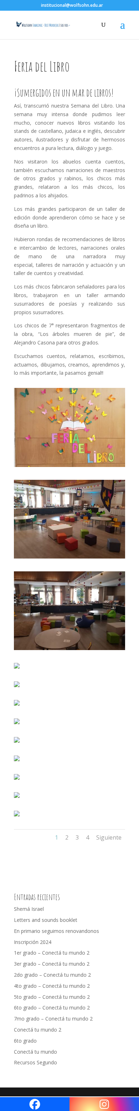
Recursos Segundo (35, 1062)
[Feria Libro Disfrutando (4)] (17, 779)
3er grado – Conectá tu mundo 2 (51, 963)
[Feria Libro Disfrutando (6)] (17, 816)
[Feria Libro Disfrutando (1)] (17, 724)
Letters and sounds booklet (45, 920)
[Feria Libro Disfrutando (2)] (17, 742)
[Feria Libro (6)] (17, 705)
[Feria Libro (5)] (17, 687)
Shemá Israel (29, 908)
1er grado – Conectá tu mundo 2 (51, 952)
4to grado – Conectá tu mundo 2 (52, 985)
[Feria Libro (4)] (17, 668)
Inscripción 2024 (32, 942)
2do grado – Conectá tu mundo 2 (52, 974)
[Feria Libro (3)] (69, 650)
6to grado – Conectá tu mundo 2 (52, 1007)
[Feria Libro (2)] (69, 558)
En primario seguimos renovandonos (56, 931)
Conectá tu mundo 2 (37, 1029)
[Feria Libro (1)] (69, 466)
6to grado (25, 1040)
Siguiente (109, 837)
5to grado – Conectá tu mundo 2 (52, 996)
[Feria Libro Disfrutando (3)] (17, 761)
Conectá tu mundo (35, 1051)
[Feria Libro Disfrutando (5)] (17, 797)
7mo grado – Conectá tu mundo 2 (53, 1018)
